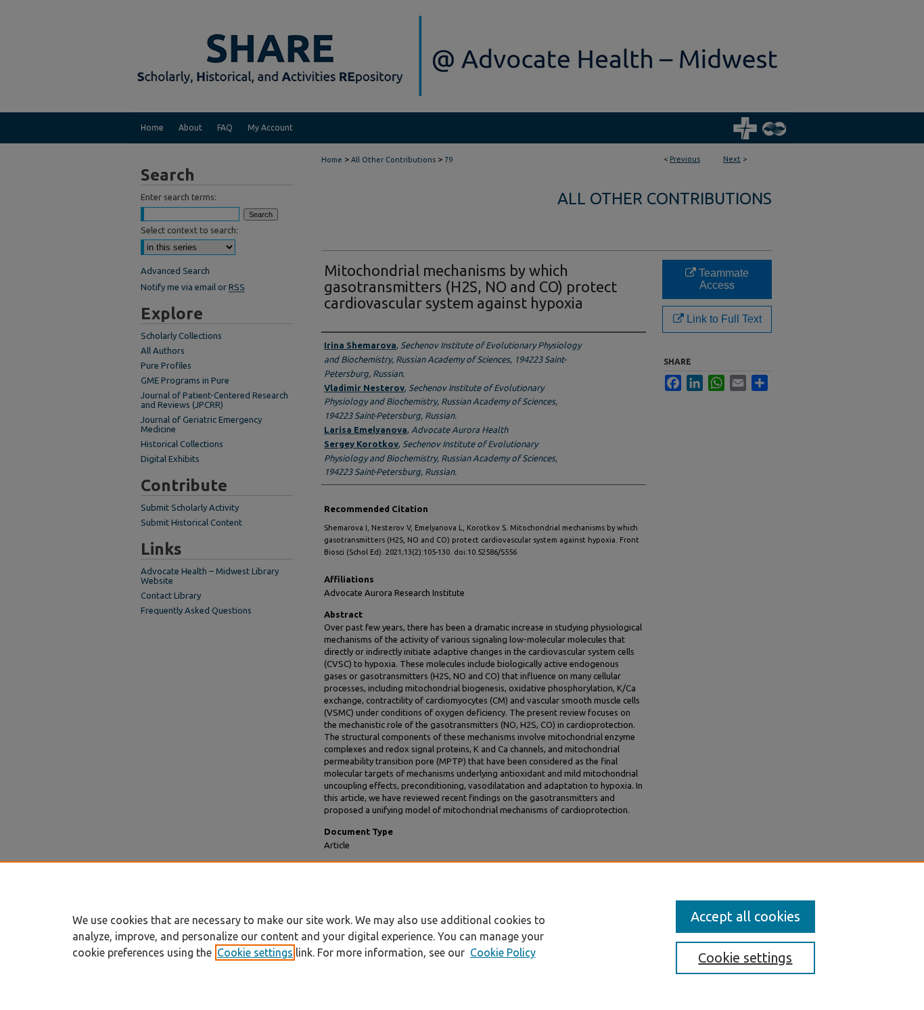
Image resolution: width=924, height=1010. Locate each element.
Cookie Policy (503, 952)
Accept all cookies (745, 916)
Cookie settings (255, 952)
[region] (462, 935)
